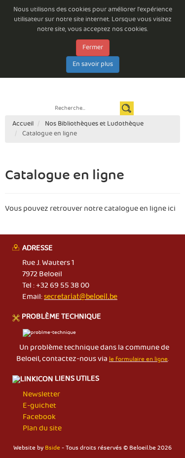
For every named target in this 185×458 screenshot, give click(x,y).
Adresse (37, 248)
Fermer (92, 47)
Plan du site (42, 428)
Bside (52, 448)
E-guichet (34, 79)
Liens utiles (76, 379)
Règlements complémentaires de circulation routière (91, 89)
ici (172, 209)
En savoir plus (93, 64)
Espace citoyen (75, 79)
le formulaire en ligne (138, 359)
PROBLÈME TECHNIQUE (61, 317)
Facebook (39, 417)
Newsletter (118, 79)
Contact (151, 79)
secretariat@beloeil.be (80, 297)
